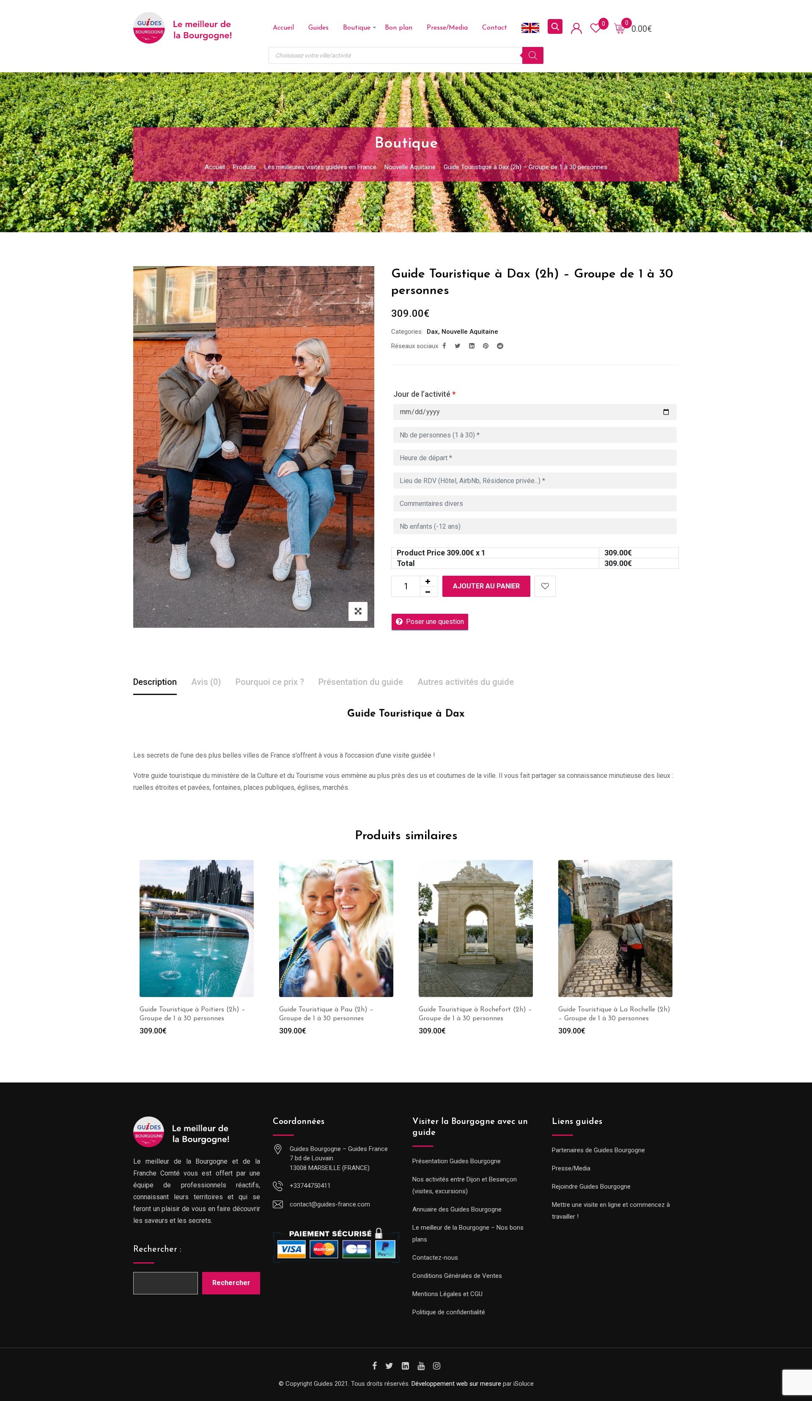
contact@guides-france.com (330, 1204)
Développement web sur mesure (456, 1383)
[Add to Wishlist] (545, 586)
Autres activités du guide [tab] (465, 682)
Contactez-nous (435, 1257)
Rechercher (231, 1283)
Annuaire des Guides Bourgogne (457, 1209)
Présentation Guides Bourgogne (456, 1161)
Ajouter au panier (486, 586)
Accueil (283, 28)
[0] (619, 28)
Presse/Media (447, 28)
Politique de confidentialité (448, 1312)
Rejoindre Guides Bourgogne (591, 1186)
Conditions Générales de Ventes (457, 1276)
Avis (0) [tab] (206, 682)
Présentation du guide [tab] (360, 682)
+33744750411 (310, 1185)
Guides (318, 28)
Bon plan (398, 28)
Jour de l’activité (424, 394)
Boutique (356, 28)
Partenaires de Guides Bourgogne (598, 1150)
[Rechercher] (532, 55)
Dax (432, 331)
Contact (494, 28)
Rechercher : (157, 1249)
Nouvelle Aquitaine (470, 331)
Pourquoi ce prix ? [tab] (270, 682)
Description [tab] (155, 682)
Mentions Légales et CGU (447, 1294)
